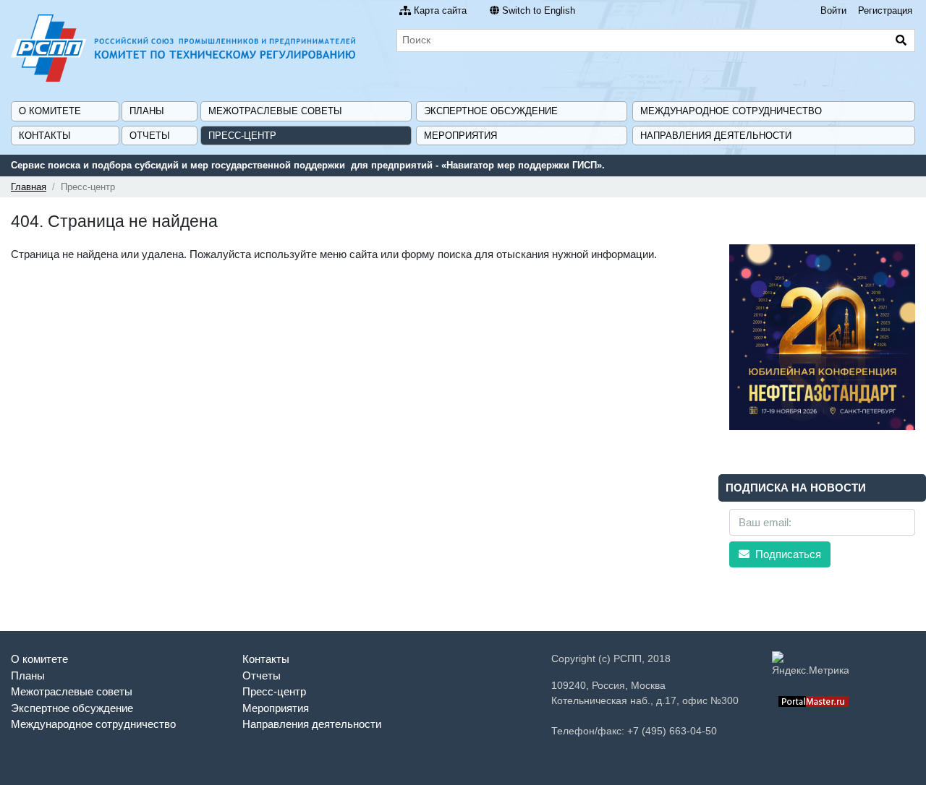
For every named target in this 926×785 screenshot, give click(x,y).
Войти (833, 10)
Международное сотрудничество (731, 111)
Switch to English (538, 10)
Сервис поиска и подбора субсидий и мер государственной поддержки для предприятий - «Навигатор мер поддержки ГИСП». (308, 165)
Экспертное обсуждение (491, 111)
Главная (28, 186)
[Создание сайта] (813, 700)
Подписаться (786, 554)
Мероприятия (460, 135)
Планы (146, 111)
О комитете (50, 111)
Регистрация (885, 10)
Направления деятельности (715, 135)
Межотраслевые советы (275, 111)
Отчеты (149, 135)
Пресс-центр (242, 135)
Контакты (45, 135)
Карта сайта (440, 10)
